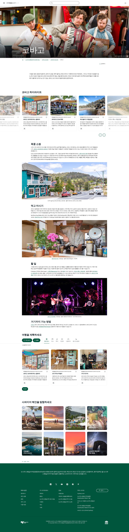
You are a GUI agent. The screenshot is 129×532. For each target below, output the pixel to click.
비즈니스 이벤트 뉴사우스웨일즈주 (86, 502)
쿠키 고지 (23, 502)
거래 (41, 507)
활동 (25, 461)
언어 (102, 490)
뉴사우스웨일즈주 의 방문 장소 (32, 59)
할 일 (41, 496)
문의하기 (23, 493)
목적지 (41, 493)
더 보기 (25, 388)
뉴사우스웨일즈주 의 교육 (65, 502)
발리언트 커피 (39, 217)
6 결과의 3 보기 (26, 345)
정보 (60, 490)
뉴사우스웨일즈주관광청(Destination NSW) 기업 (84, 497)
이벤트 (28, 461)
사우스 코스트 (45, 59)
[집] (11, 3)
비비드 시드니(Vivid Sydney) (85, 510)
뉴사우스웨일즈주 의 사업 (65, 499)
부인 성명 (23, 496)
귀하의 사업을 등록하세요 (65, 496)
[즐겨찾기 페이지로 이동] (125, 3)
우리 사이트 (80, 490)
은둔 (22, 499)
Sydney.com (81, 493)
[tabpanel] (64, 29)
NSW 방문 (24, 490)
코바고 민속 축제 (51, 316)
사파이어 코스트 (54, 59)
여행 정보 (61, 493)
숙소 (23, 461)
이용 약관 (23, 504)
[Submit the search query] (52, 3)
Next (104, 135)
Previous (100, 135)
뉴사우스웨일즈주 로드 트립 (47, 499)
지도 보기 (27, 340)
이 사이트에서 (44, 490)
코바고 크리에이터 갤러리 (41, 149)
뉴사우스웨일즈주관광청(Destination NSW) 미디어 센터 (85, 506)
